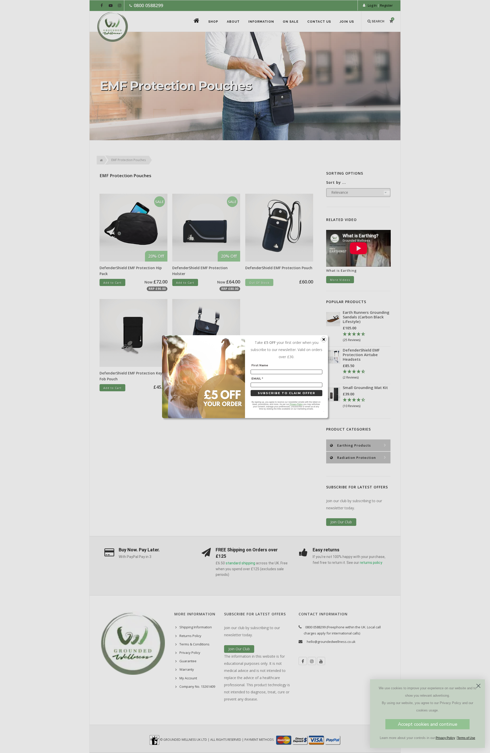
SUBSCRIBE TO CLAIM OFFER (286, 393)
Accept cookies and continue (427, 724)
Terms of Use (466, 738)
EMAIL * (257, 378)
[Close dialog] (478, 685)
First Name (259, 365)
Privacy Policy (445, 738)
